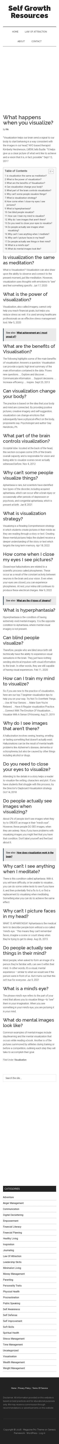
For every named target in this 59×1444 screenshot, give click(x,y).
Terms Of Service (40, 1388)
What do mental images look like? (24, 249)
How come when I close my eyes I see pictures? (26, 203)
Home (13, 1388)
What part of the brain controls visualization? (29, 190)
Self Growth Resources (29, 12)
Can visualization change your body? (25, 187)
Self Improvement (12, 1321)
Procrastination (11, 1297)
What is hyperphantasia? (19, 208)
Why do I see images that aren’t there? (27, 219)
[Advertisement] (29, 77)
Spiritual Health (11, 1332)
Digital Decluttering (13, 1215)
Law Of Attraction (12, 1256)
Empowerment (10, 1220)
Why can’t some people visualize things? (27, 194)
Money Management (14, 1273)
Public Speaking (11, 1303)
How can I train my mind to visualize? (26, 216)
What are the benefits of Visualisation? (26, 183)
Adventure (8, 1197)
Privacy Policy (24, 1388)
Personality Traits (12, 1285)
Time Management (13, 1344)
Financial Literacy (12, 1226)
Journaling (8, 1250)
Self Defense (10, 1315)
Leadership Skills (12, 1262)
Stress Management (14, 1338)
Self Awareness (11, 1309)
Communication (11, 1209)
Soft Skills (8, 1327)
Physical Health (11, 1291)
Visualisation (20, 1060)
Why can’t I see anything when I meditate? (28, 234)
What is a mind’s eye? (18, 245)
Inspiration (8, 1244)
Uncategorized (10, 1350)
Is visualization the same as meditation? (27, 176)
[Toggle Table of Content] (49, 171)
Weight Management (14, 1368)
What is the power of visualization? (24, 179)
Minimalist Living (12, 1268)
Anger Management (13, 1203)
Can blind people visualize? (21, 212)
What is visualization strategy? (22, 198)
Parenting (8, 1279)
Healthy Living (10, 1238)
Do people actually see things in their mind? (29, 241)
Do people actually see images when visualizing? (26, 229)
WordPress (31, 1433)
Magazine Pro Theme (33, 1429)
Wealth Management (14, 1362)
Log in (42, 1433)
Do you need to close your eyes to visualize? (30, 223)
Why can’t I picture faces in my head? (26, 238)
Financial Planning (12, 1232)
